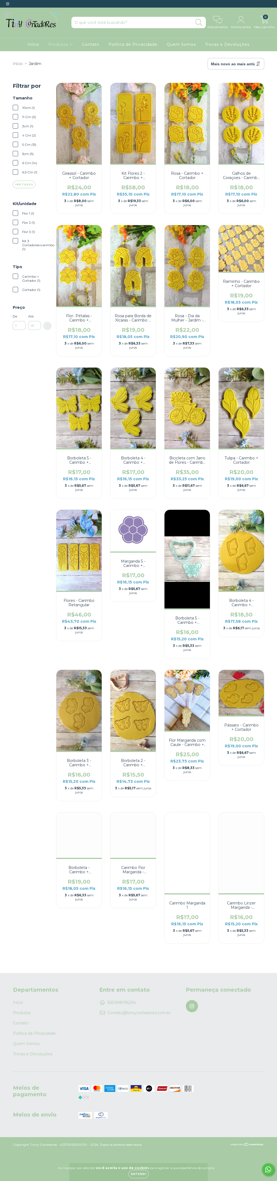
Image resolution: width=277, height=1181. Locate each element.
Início (33, 44)
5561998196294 (121, 1002)
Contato (90, 44)
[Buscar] (199, 22)
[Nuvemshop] (247, 1145)
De (15, 316)
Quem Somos (181, 44)
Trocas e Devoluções (227, 44)
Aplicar (47, 326)
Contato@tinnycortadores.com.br (139, 1012)
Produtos (59, 44)
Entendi (138, 1174)
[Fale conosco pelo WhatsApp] (268, 1169)
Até (31, 316)
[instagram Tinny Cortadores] (7, 3)
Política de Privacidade (132, 44)
